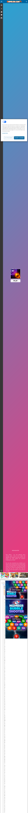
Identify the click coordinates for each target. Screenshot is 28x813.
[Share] (1, 8)
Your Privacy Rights (9, 137)
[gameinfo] (1, 18)
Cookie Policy (5, 133)
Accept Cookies (19, 137)
